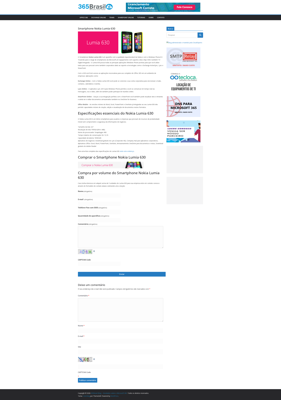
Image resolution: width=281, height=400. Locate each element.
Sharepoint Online (126, 17)
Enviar (121, 274)
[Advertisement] (185, 159)
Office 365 (84, 17)
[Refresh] (94, 250)
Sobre (151, 17)
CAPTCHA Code (84, 260)
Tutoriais (141, 17)
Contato (160, 17)
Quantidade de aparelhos (93, 216)
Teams (111, 17)
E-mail (85, 199)
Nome (85, 191)
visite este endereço (127, 151)
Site (79, 347)
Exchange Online (98, 17)
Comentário (87, 224)
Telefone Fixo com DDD (92, 207)
